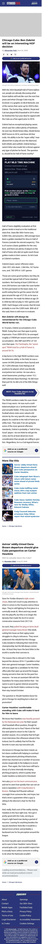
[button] (21, 207)
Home (4, 526)
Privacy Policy (25, 911)
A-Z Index (6, 923)
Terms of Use (7, 915)
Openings (24, 899)
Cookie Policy (25, 915)
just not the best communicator (23, 781)
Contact (5, 903)
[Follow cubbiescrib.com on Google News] (36, 450)
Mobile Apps (7, 907)
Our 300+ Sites (26, 903)
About (4, 899)
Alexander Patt (11, 50)
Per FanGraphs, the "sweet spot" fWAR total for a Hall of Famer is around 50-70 (20, 347)
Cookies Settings (27, 923)
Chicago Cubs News (15, 526)
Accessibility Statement (30, 919)
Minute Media (12, 929)
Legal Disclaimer (9, 919)
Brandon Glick (10, 561)
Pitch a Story (7, 911)
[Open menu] (3, 3)
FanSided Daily (26, 907)
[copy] (15, 54)
